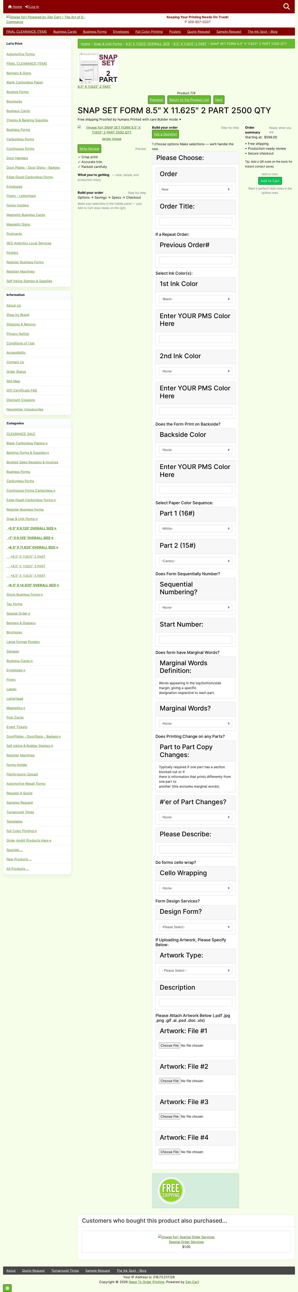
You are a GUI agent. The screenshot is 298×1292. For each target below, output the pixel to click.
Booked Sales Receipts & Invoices (32, 462)
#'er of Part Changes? (193, 802)
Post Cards (15, 717)
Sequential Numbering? (178, 588)
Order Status (16, 372)
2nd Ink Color (180, 356)
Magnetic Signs (18, 224)
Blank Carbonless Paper (24, 82)
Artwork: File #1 (183, 1031)
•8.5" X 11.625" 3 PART (25, 566)
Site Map (13, 381)
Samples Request (19, 803)
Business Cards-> (19, 661)
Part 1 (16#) (177, 513)
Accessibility (16, 353)
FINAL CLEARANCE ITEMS (26, 32)
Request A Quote (19, 793)
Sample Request (229, 32)
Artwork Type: (181, 955)
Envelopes (121, 32)
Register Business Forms (25, 262)
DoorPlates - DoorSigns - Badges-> (33, 736)
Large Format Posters (23, 642)
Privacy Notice (17, 334)
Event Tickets (16, 727)
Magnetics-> (15, 708)
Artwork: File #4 (184, 1137)
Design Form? (181, 911)
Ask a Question (165, 134)
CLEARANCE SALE (20, 434)
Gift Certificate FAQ (21, 390)
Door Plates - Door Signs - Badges (33, 167)
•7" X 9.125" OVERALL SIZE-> (30, 538)
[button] (287, 7)
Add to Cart (270, 181)
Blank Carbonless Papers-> (27, 443)
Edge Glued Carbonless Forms (29, 177)
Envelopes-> (15, 670)
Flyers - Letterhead (21, 196)
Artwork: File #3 (184, 1102)
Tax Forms (14, 604)
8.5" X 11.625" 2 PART (190, 44)
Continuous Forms (20, 149)
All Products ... (17, 869)
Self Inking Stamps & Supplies (29, 281)
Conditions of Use (20, 343)
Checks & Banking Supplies (27, 120)
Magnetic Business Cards (25, 215)
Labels (11, 689)
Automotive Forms (20, 54)
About (11, 1271)
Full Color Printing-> (21, 831)
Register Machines (20, 271)
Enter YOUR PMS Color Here (195, 319)
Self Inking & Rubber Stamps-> (29, 746)
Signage (12, 651)
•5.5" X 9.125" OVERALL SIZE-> (31, 528)
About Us (13, 305)
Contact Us (15, 362)
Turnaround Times (20, 812)
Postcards (14, 234)
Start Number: (181, 624)
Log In (33, 7)
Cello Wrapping (183, 873)
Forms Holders (17, 205)
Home (17, 7)
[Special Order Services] (186, 1237)
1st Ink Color (179, 284)
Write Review (89, 149)
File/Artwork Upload (22, 774)
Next (219, 100)
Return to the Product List (189, 100)
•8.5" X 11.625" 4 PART (25, 576)
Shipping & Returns (20, 324)
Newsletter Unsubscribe (24, 409)
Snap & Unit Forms (108, 44)
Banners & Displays (21, 623)
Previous (156, 100)
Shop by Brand (17, 315)
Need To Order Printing (146, 1282)
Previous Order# (184, 245)
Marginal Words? (185, 708)
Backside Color (183, 434)
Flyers (11, 680)
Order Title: (177, 206)
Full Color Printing (149, 32)
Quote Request (198, 32)
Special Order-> (18, 613)
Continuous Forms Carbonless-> (31, 490)
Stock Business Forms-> (24, 594)
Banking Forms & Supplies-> (27, 453)
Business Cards (65, 32)
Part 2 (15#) (178, 545)
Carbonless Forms (20, 139)
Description (177, 987)
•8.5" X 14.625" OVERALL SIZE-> (32, 585)
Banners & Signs (18, 73)
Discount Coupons (20, 400)
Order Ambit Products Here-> (28, 840)
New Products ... (19, 859)
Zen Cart (192, 1282)
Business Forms (95, 32)
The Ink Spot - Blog (263, 32)
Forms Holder (16, 765)
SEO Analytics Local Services (28, 243)
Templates (14, 821)
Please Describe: (185, 834)
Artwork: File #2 (184, 1066)
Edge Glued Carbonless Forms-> (31, 500)
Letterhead (14, 699)
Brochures (14, 101)
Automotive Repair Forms (25, 784)
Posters (175, 32)
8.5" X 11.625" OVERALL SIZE (148, 44)
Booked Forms (17, 92)
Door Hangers (17, 158)
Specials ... (14, 850)
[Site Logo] (51, 19)
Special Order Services (186, 1242)
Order (168, 174)
